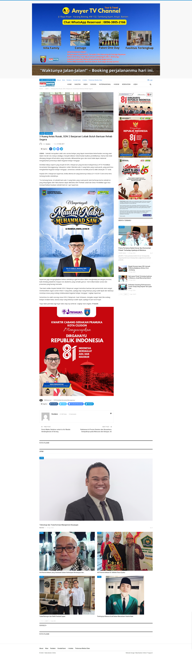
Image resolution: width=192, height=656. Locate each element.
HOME (69, 84)
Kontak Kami (77, 80)
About (59, 80)
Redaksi (69, 80)
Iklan (63, 80)
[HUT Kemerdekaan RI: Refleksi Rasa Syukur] (125, 551)
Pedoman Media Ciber (95, 80)
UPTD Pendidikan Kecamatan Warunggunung (64, 400)
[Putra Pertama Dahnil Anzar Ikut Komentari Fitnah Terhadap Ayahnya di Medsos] (135, 236)
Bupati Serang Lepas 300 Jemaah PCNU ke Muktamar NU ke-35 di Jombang (139, 268)
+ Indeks (84, 80)
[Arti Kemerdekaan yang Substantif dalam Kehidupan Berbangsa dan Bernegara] (67, 551)
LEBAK (42, 133)
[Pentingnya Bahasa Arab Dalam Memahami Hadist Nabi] (125, 595)
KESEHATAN (126, 84)
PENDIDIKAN (48, 133)
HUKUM (116, 84)
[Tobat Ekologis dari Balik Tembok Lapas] (67, 595)
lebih (135, 84)
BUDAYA (93, 84)
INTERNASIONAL (105, 84)
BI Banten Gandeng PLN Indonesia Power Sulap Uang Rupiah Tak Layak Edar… (140, 286)
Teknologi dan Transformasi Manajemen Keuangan (58, 525)
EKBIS (86, 84)
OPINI (41, 458)
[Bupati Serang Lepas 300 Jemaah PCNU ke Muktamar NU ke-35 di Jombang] (122, 268)
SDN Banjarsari (47, 400)
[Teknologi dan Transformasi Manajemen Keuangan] (96, 490)
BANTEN (77, 84)
